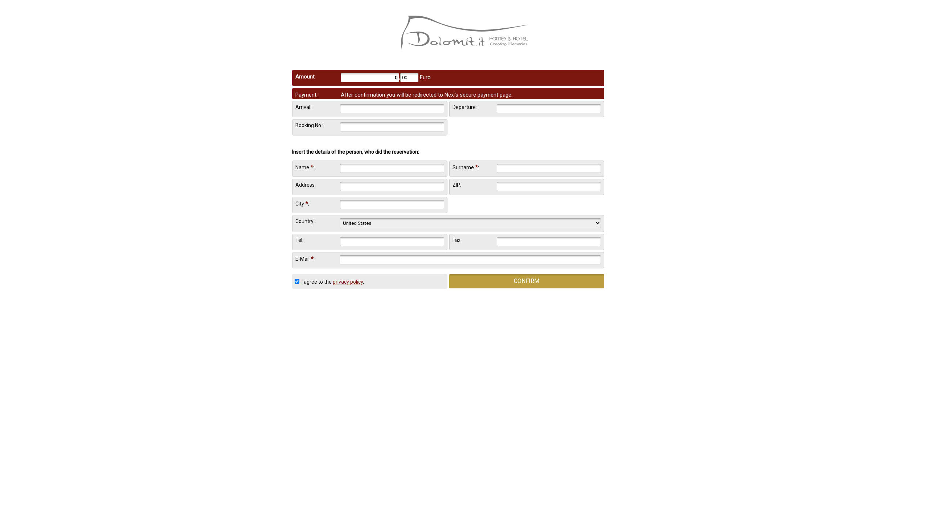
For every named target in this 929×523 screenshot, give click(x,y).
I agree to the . (332, 282)
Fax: (457, 240)
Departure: (465, 107)
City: (302, 203)
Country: (305, 221)
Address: (305, 185)
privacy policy (348, 282)
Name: (304, 167)
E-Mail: (305, 258)
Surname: (466, 167)
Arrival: (303, 107)
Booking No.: (309, 125)
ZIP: (457, 185)
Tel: (299, 240)
